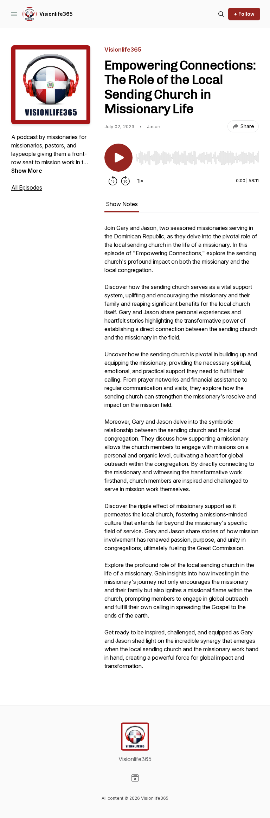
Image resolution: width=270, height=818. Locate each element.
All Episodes (26, 187)
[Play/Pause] (118, 158)
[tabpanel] (181, 450)
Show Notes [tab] (122, 203)
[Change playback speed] (140, 181)
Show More (26, 170)
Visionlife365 (56, 14)
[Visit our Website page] (135, 777)
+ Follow (244, 14)
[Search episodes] (221, 14)
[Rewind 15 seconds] (113, 181)
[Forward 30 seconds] (125, 181)
